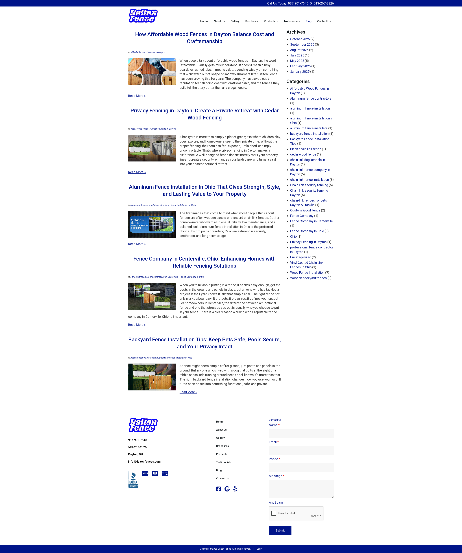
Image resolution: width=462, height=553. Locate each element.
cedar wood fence (139, 128)
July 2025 (297, 55)
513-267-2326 (324, 3)
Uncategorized (300, 257)
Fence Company (138, 277)
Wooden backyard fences (308, 278)
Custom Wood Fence (305, 210)
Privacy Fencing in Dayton (162, 128)
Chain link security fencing (309, 185)
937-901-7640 (298, 3)
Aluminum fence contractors (311, 98)
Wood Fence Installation (307, 272)
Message (275, 476)
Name (273, 425)
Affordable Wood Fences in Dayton (147, 52)
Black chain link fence (305, 149)
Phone (273, 459)
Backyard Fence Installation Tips (175, 357)
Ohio (293, 236)
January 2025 (300, 71)
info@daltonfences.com (144, 461)
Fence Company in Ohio (191, 277)
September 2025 (302, 44)
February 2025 (300, 66)
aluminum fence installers (309, 128)
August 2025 (299, 50)
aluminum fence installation (144, 205)
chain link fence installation (309, 180)
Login (259, 549)
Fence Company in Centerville (163, 277)
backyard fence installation (144, 357)
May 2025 (297, 61)
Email (273, 442)
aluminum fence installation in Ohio (178, 205)
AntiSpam (276, 502)
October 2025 (300, 39)
